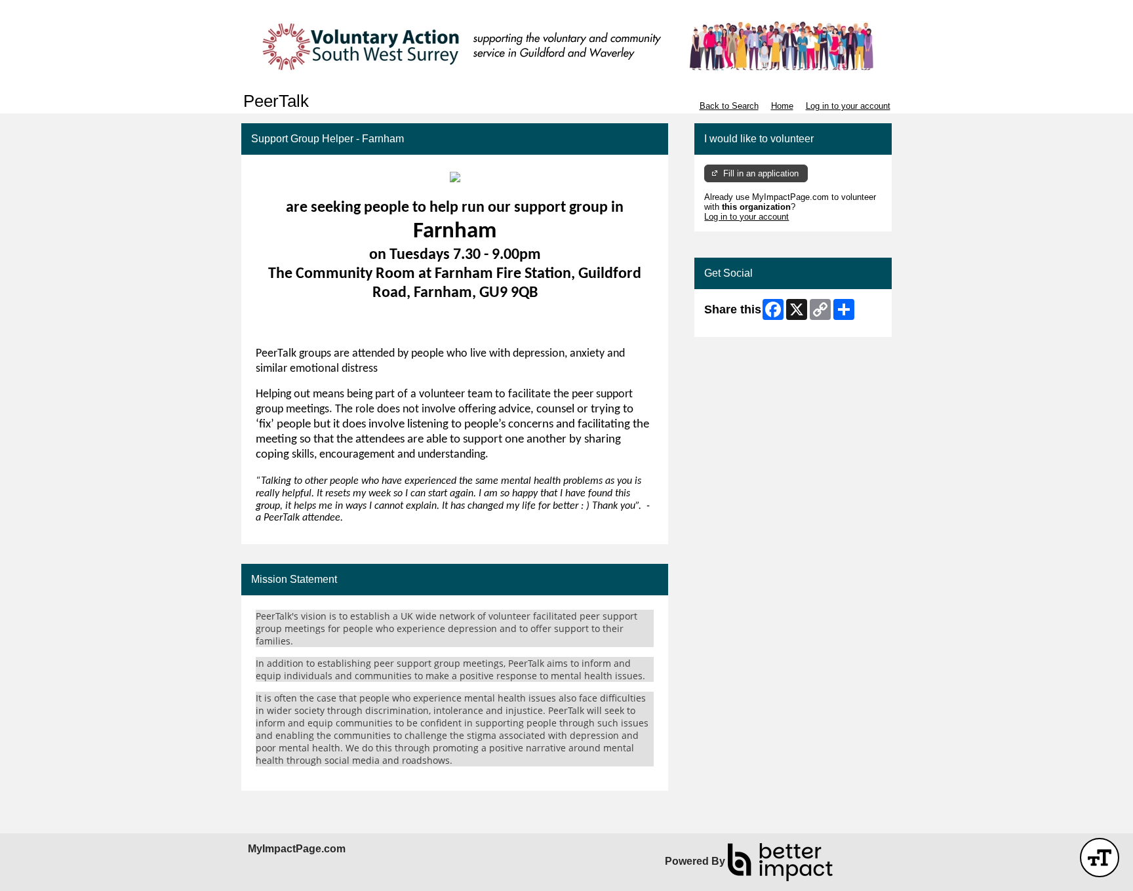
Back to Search (729, 106)
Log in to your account (848, 106)
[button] (1099, 857)
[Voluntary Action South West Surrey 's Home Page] (566, 46)
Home (782, 106)
